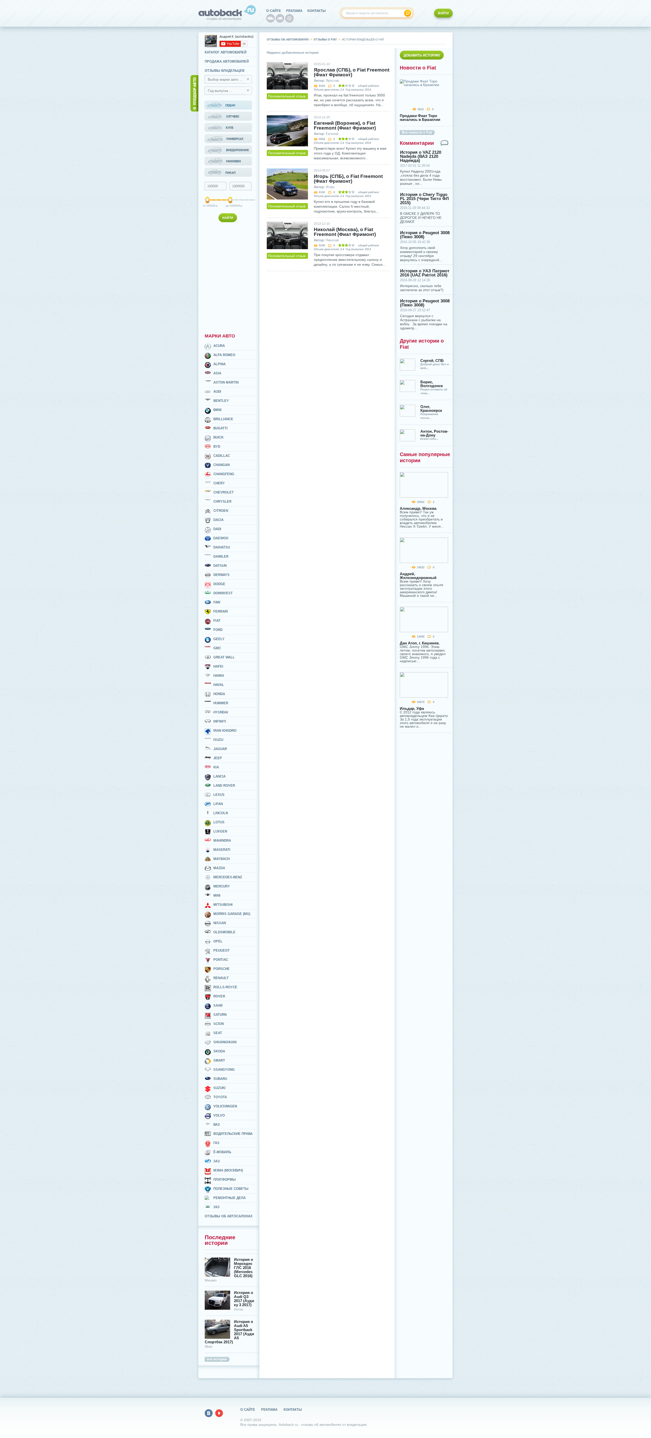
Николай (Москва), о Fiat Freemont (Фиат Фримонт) (345, 232)
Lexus (219, 795)
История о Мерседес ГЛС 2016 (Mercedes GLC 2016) (243, 1268)
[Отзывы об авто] (270, 18)
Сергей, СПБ (432, 360)
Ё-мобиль (222, 1152)
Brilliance (223, 419)
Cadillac (221, 456)
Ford (218, 630)
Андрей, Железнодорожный (418, 576)
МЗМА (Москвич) (228, 1170)
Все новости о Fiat (417, 132)
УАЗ (216, 1207)
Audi (217, 391)
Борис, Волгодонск (431, 384)
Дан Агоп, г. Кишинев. (420, 643)
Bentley (221, 401)
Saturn (220, 1015)
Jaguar (220, 749)
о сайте (273, 11)
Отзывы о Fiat (325, 39)
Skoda (219, 1051)
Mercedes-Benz (227, 877)
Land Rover (224, 785)
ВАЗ (216, 1124)
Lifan (218, 804)
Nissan (219, 923)
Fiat (216, 621)
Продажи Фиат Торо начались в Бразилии (420, 118)
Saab (218, 1005)
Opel (218, 941)
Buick (218, 437)
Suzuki (219, 1088)
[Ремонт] (289, 18)
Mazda (219, 868)
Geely (219, 639)
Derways (221, 575)
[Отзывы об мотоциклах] (280, 18)
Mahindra (222, 840)
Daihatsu (221, 547)
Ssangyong (224, 1070)
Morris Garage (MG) (231, 914)
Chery (219, 483)
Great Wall (224, 657)
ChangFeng (223, 474)
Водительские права (233, 1134)
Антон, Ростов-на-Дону (434, 433)
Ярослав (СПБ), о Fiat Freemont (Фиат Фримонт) (351, 72)
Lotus (219, 822)
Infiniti (219, 721)
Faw (216, 602)
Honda (219, 694)
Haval (218, 685)
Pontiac (220, 960)
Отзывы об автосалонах (229, 1216)
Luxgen (220, 831)
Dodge (219, 584)
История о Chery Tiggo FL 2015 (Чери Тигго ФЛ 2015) (424, 199)
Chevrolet (223, 492)
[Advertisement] (228, 277)
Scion (218, 1024)
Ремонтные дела (229, 1198)
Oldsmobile (224, 932)
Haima (218, 676)
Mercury (221, 886)
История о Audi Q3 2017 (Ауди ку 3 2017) (244, 1299)
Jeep (217, 758)
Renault (221, 978)
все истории (217, 1359)
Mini (216, 895)
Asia (217, 373)
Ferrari (220, 611)
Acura (219, 346)
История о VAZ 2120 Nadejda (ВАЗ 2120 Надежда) (420, 156)
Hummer (220, 703)
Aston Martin (226, 382)
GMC (217, 648)
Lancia (219, 776)
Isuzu (218, 740)
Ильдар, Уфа (412, 708)
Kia (216, 767)
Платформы (224, 1179)
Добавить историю (422, 55)
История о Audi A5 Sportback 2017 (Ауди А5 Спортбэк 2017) (229, 1332)
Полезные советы (230, 1189)
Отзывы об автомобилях (288, 39)
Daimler (220, 556)
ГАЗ (216, 1143)
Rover (219, 996)
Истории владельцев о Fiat (363, 39)
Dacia (218, 520)
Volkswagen (225, 1106)
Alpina (219, 364)
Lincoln (220, 813)
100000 (207, 205)
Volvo (219, 1115)
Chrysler (222, 501)
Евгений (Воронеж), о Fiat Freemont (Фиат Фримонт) (345, 125)
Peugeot (221, 950)
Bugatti (220, 428)
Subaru (220, 1079)
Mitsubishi (223, 905)
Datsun (220, 566)
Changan (221, 465)
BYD (216, 446)
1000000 (230, 205)
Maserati (221, 850)
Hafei (218, 666)
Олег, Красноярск (431, 408)
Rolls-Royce (225, 987)
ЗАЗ (216, 1161)
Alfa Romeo (224, 355)
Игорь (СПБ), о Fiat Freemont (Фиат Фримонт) (348, 179)
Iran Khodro (224, 730)
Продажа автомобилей (227, 61)
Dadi (217, 529)
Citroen (220, 511)
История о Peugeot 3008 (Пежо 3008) (425, 235)
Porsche (221, 969)
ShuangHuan (224, 1042)
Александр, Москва (418, 508)
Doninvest (223, 593)
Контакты (316, 11)
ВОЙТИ (443, 13)
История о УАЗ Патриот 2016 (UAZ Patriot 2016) (424, 273)
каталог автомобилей (225, 52)
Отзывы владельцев (224, 71)
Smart (219, 1060)
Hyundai (220, 712)
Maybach (221, 859)
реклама (294, 11)
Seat (217, 1033)
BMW (217, 410)
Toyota (220, 1097)
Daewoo (220, 538)
